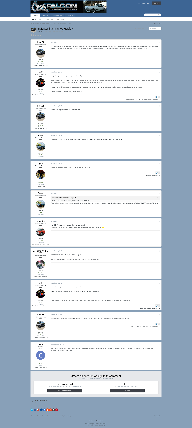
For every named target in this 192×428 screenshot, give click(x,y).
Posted (56, 42)
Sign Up (156, 3)
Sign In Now (127, 390)
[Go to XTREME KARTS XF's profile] (40, 264)
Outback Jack (129, 99)
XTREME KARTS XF (138, 99)
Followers (153, 28)
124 (41, 91)
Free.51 (41, 31)
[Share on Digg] (41, 409)
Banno (40, 135)
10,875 (41, 183)
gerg (41, 163)
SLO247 (139, 326)
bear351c (149, 99)
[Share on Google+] (38, 409)
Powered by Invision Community (96, 425)
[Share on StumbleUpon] (50, 409)
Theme (91, 421)
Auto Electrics (58, 31)
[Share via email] (53, 409)
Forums (33, 19)
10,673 (41, 240)
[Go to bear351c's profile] (40, 232)
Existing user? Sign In (143, 3)
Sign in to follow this (142, 28)
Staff (40, 19)
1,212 (41, 272)
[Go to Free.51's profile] (33, 30)
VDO (41, 72)
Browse (35, 15)
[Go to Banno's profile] (40, 146)
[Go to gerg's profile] (40, 174)
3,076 (41, 61)
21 (41, 363)
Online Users (49, 19)
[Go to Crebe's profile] (40, 355)
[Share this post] (159, 42)
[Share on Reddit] (47, 409)
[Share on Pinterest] (56, 409)
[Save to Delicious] (44, 409)
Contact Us (99, 421)
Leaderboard (60, 19)
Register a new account (65, 390)
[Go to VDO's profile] (40, 82)
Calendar (70, 15)
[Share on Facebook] (35, 409)
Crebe (40, 344)
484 (41, 155)
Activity (45, 15)
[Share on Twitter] (31, 409)
